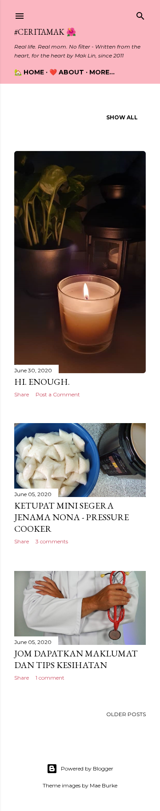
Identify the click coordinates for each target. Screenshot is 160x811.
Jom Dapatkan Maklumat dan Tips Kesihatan (76, 659)
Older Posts (126, 714)
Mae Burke (103, 785)
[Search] (140, 14)
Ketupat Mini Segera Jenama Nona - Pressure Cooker (71, 517)
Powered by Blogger (87, 768)
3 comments (52, 541)
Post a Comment (58, 394)
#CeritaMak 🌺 (45, 32)
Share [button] (21, 394)
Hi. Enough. (42, 381)
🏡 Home (29, 72)
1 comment (50, 677)
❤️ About (66, 72)
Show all (122, 117)
